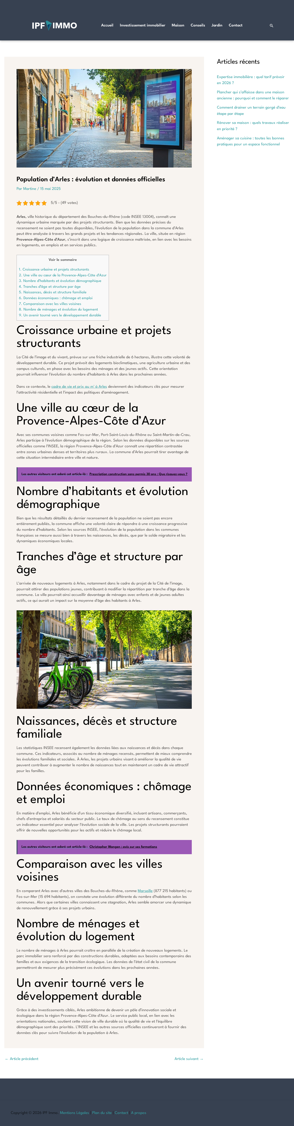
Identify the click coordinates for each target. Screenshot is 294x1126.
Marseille (145, 891)
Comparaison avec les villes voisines (50, 304)
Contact (236, 25)
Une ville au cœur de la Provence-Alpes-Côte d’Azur (63, 275)
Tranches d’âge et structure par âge (50, 287)
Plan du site (102, 1113)
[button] (272, 25)
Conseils (198, 25)
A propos (138, 1113)
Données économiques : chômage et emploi (56, 298)
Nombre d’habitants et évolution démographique (60, 281)
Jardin (217, 25)
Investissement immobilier (142, 25)
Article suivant (189, 1059)
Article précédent (21, 1059)
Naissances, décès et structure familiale (53, 292)
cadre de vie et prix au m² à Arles (79, 387)
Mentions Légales (74, 1113)
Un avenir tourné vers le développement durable (60, 315)
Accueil (107, 25)
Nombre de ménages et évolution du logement (58, 309)
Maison (178, 25)
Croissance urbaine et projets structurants (54, 269)
